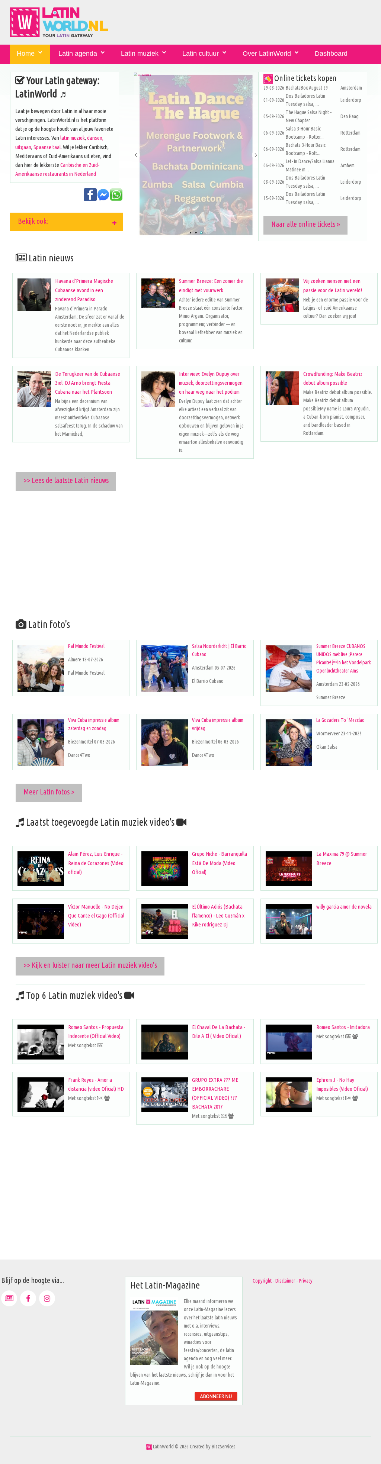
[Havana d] (34, 294)
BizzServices (224, 1447)
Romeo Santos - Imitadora (343, 1027)
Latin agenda (77, 53)
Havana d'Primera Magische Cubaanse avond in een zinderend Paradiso (84, 290)
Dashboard (331, 53)
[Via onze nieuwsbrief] (9, 1298)
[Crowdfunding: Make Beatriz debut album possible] (282, 388)
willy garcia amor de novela (344, 906)
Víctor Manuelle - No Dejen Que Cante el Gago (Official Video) (96, 915)
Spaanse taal (47, 147)
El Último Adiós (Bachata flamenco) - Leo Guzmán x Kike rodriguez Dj (218, 915)
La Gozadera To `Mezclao (340, 720)
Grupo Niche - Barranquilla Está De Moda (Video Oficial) (219, 863)
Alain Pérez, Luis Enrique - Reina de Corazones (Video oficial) (96, 863)
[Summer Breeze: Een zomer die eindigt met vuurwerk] (158, 293)
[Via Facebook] (28, 1298)
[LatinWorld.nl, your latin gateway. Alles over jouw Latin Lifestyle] (149, 1447)
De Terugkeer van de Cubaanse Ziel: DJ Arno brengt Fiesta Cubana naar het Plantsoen (87, 383)
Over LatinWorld (267, 53)
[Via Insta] (47, 1298)
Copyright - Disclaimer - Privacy (283, 1281)
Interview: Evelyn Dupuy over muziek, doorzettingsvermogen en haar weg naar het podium (211, 383)
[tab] (66, 222)
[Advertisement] (196, 553)
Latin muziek (140, 53)
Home (26, 53)
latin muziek (72, 138)
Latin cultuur (200, 53)
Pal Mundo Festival (86, 646)
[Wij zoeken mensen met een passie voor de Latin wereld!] (282, 295)
